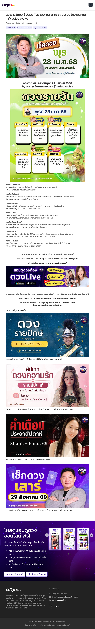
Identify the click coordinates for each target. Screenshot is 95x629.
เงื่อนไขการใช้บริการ (31, 625)
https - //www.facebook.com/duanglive (59, 258)
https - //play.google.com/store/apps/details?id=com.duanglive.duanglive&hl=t (52, 303)
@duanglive (61, 600)
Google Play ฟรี (38, 574)
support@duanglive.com (68, 596)
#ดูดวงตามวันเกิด (40, 27)
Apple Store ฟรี (16, 574)
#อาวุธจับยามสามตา (24, 27)
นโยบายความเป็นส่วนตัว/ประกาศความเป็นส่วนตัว (55, 625)
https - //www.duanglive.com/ (53, 263)
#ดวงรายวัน (10, 27)
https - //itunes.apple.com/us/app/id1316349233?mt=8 (50, 298)
